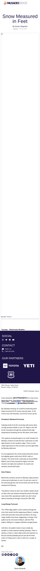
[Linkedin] (5, 554)
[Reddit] (8, 554)
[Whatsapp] (11, 554)
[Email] (17, 554)
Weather (15, 29)
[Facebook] (3, 554)
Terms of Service (16, 401)
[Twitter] (6, 340)
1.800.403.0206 (8, 351)
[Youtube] (13, 340)
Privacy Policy (5, 401)
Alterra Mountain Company (20, 397)
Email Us (7, 349)
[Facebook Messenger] (14, 554)
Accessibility (11, 403)
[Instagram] (3, 340)
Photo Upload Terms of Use (30, 401)
